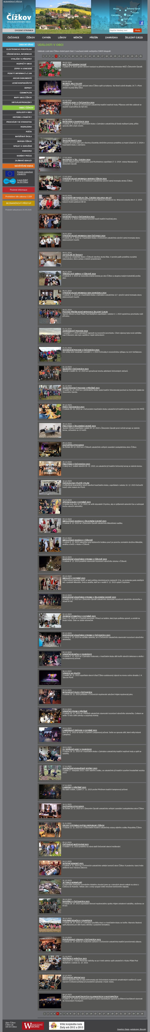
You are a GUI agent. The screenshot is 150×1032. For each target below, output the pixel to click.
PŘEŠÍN (94, 37)
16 (98, 56)
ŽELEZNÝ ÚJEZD (134, 37)
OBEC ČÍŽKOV (26, 108)
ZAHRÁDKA (111, 37)
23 (128, 56)
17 (102, 56)
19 (111, 56)
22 (124, 56)
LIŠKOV (62, 37)
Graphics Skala (123, 1029)
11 (77, 56)
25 (136, 56)
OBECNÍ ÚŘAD (26, 44)
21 (119, 56)
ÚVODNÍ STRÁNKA (24, 30)
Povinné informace (18, 190)
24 (132, 56)
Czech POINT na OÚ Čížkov (22, 181)
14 (90, 56)
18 (107, 56)
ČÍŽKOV (31, 37)
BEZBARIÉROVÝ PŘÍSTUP (13, 1)
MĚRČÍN (78, 37)
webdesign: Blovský (138, 1029)
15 (94, 56)
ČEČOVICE (13, 37)
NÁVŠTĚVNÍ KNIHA (24, 166)
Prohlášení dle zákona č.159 (18, 196)
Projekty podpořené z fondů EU (25, 173)
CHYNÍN (46, 37)
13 (85, 56)
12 (81, 56)
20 (115, 56)
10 (73, 56)
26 (141, 56)
